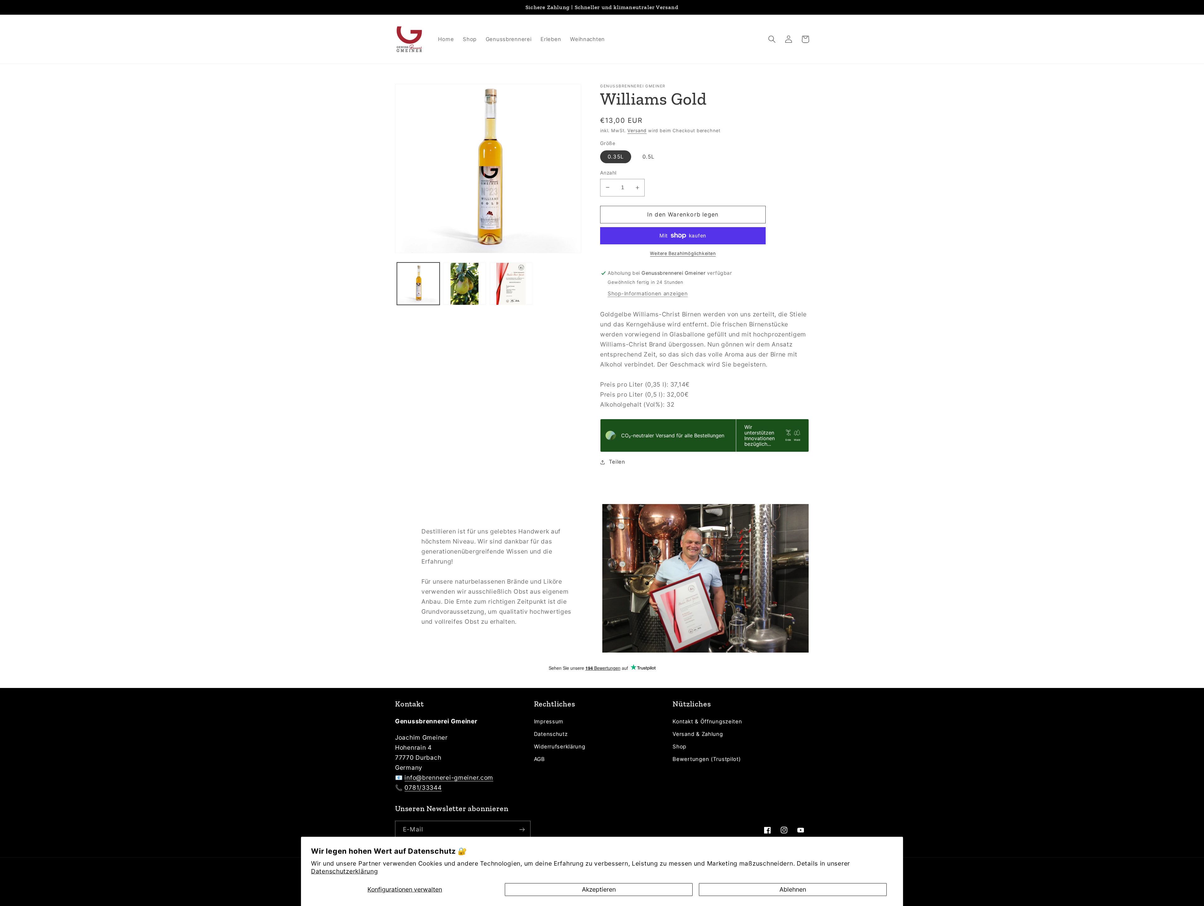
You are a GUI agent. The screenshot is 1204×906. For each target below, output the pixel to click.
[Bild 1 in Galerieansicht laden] (418, 284)
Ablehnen (792, 889)
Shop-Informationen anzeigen (648, 293)
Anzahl (608, 173)
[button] (772, 39)
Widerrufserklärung (559, 746)
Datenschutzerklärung (344, 871)
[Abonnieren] (522, 829)
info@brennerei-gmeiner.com (448, 777)
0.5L (648, 157)
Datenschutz (551, 734)
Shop (679, 746)
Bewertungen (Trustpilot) (707, 759)
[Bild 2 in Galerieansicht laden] (464, 284)
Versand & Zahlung (698, 734)
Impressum (548, 721)
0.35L (616, 157)
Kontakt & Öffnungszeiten (707, 721)
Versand (637, 130)
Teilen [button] (617, 462)
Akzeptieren (599, 889)
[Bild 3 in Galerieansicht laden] (511, 284)
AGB (539, 759)
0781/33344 (422, 787)
